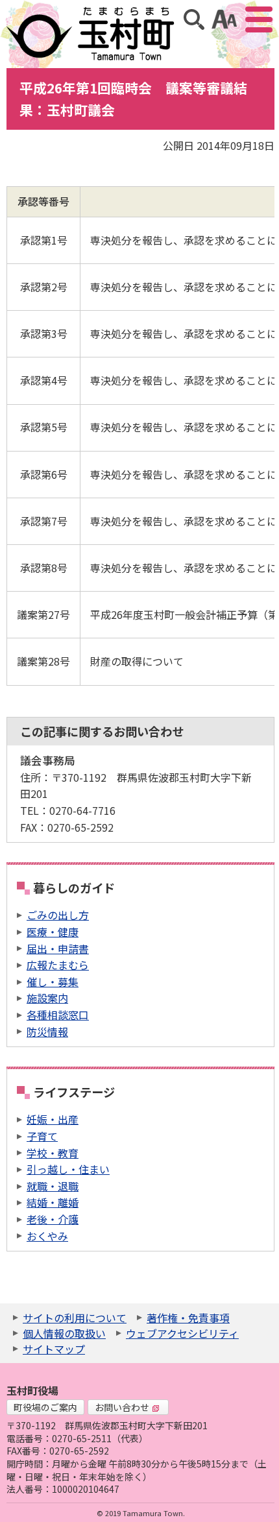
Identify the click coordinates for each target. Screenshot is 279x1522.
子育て (42, 1136)
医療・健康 (53, 931)
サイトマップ (54, 1349)
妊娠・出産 (53, 1119)
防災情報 (47, 1031)
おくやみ (47, 1236)
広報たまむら (58, 964)
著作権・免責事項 (188, 1317)
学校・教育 (53, 1153)
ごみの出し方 (58, 915)
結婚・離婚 (53, 1202)
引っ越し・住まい (68, 1169)
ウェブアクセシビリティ (182, 1333)
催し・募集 (53, 981)
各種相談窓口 (58, 1014)
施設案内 (47, 998)
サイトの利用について (75, 1317)
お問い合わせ (122, 1407)
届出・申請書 (58, 948)
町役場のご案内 (45, 1407)
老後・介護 (53, 1219)
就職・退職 (53, 1186)
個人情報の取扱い (64, 1333)
